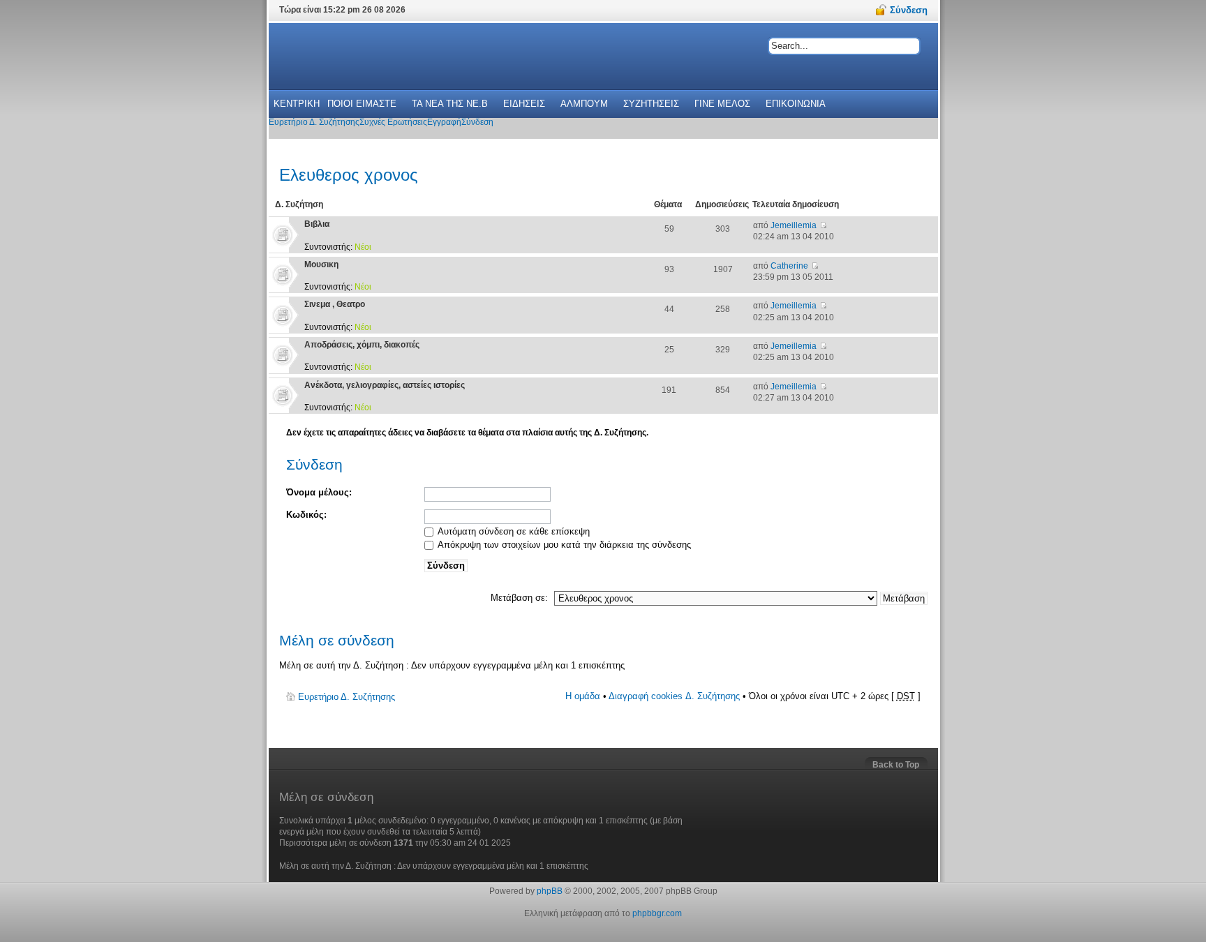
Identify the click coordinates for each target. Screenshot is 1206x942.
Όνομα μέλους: (319, 492)
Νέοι (363, 247)
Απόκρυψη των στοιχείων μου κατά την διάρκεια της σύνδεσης (563, 544)
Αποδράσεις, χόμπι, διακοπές (361, 345)
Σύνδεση (314, 464)
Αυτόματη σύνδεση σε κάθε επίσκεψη (513, 531)
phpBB (550, 891)
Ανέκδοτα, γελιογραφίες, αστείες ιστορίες (384, 385)
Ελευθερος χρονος (348, 174)
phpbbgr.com (657, 913)
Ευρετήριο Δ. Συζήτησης (346, 696)
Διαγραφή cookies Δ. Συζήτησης (674, 696)
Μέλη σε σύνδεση (336, 640)
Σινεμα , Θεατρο (334, 304)
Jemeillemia (793, 225)
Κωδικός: (306, 514)
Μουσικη (321, 264)
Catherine (789, 266)
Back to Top (895, 765)
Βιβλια (316, 224)
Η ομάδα (582, 696)
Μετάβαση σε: (519, 597)
